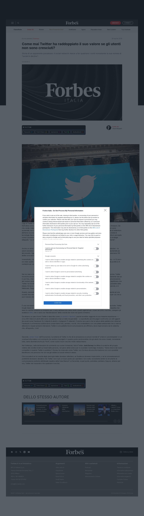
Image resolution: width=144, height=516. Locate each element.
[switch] (96, 248)
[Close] (106, 211)
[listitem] (72, 244)
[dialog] (72, 258)
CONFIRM (58, 303)
